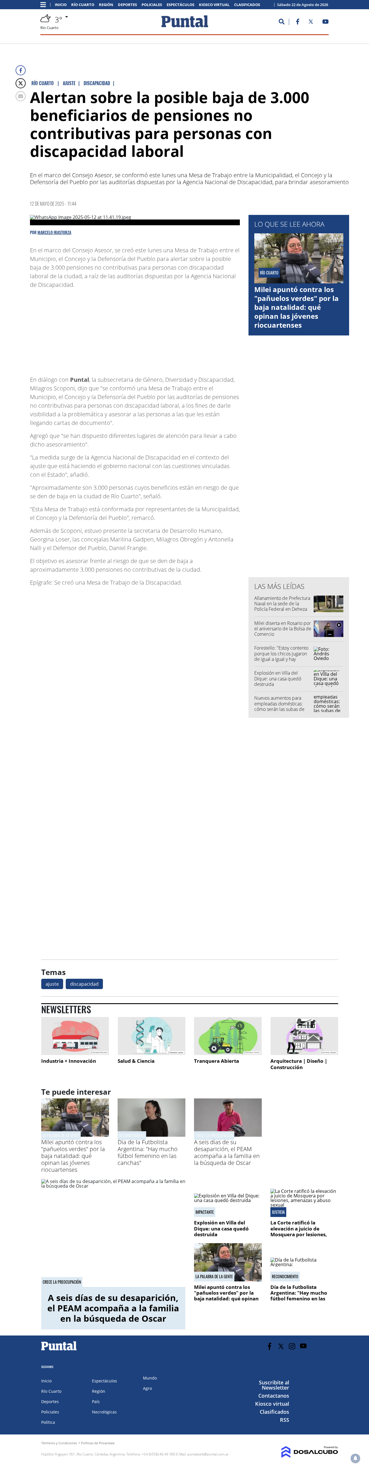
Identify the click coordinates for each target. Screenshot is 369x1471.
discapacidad (84, 984)
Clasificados (247, 5)
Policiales (152, 5)
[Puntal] (59, 1350)
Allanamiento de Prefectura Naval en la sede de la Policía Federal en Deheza (282, 603)
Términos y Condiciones (59, 1443)
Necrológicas (104, 1412)
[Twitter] (21, 83)
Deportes (127, 5)
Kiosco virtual (214, 5)
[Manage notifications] (355, 1458)
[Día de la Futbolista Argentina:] (151, 1135)
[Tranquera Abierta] (228, 1036)
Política (48, 1422)
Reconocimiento (132, 1135)
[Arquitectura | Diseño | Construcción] (304, 1036)
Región (106, 5)
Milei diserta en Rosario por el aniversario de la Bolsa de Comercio (282, 628)
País (96, 1401)
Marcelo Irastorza (54, 232)
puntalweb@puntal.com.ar (208, 1454)
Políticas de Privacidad (97, 1443)
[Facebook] (21, 70)
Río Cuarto (82, 5)
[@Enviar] (21, 96)
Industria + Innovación (68, 1061)
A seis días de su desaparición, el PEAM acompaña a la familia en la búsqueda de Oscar (227, 1152)
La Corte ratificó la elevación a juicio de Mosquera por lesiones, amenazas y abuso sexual (300, 1231)
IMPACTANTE (204, 1212)
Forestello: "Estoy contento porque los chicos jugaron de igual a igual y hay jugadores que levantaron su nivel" (283, 659)
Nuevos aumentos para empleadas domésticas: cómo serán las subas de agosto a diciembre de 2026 (283, 706)
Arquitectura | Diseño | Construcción (298, 1064)
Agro (147, 1388)
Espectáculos (180, 5)
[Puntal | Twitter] (311, 23)
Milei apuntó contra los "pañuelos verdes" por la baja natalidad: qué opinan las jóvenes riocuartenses (296, 307)
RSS (284, 1419)
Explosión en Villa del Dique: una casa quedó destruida (277, 678)
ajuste (52, 984)
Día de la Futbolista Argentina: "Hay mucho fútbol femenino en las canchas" (148, 1152)
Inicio (61, 5)
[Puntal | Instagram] (292, 1346)
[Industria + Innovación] (75, 1036)
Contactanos (273, 1395)
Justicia (278, 1212)
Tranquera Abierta (216, 1061)
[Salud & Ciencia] (151, 1036)
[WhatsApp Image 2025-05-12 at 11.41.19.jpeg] (135, 220)
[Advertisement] (193, 329)
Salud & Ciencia (136, 1061)
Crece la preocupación (214, 1135)
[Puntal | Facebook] (297, 23)
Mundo (150, 1378)
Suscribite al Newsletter (274, 1385)
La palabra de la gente (61, 1135)
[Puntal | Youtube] (325, 23)
